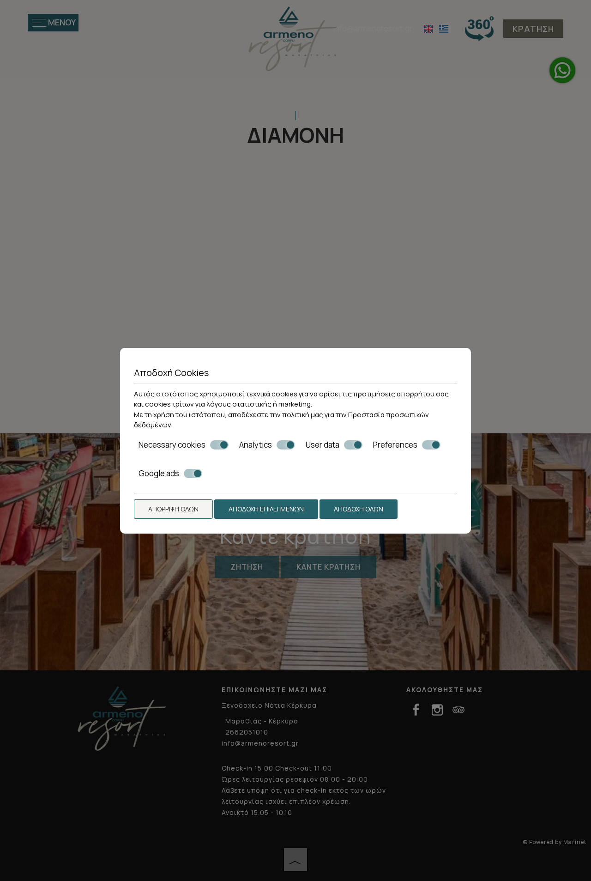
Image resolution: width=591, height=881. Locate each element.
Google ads (159, 473)
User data (322, 445)
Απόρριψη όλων (173, 508)
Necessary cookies (172, 445)
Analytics (255, 445)
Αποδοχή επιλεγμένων (266, 508)
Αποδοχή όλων (358, 508)
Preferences (395, 445)
